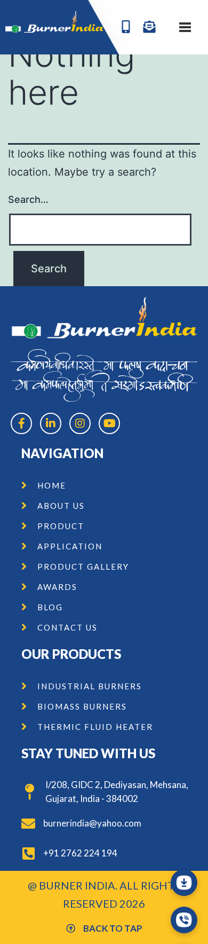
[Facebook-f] (21, 423)
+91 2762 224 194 (80, 853)
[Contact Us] (184, 920)
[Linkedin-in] (50, 423)
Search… (28, 199)
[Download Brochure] (184, 882)
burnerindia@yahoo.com (92, 823)
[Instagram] (80, 423)
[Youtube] (109, 423)
